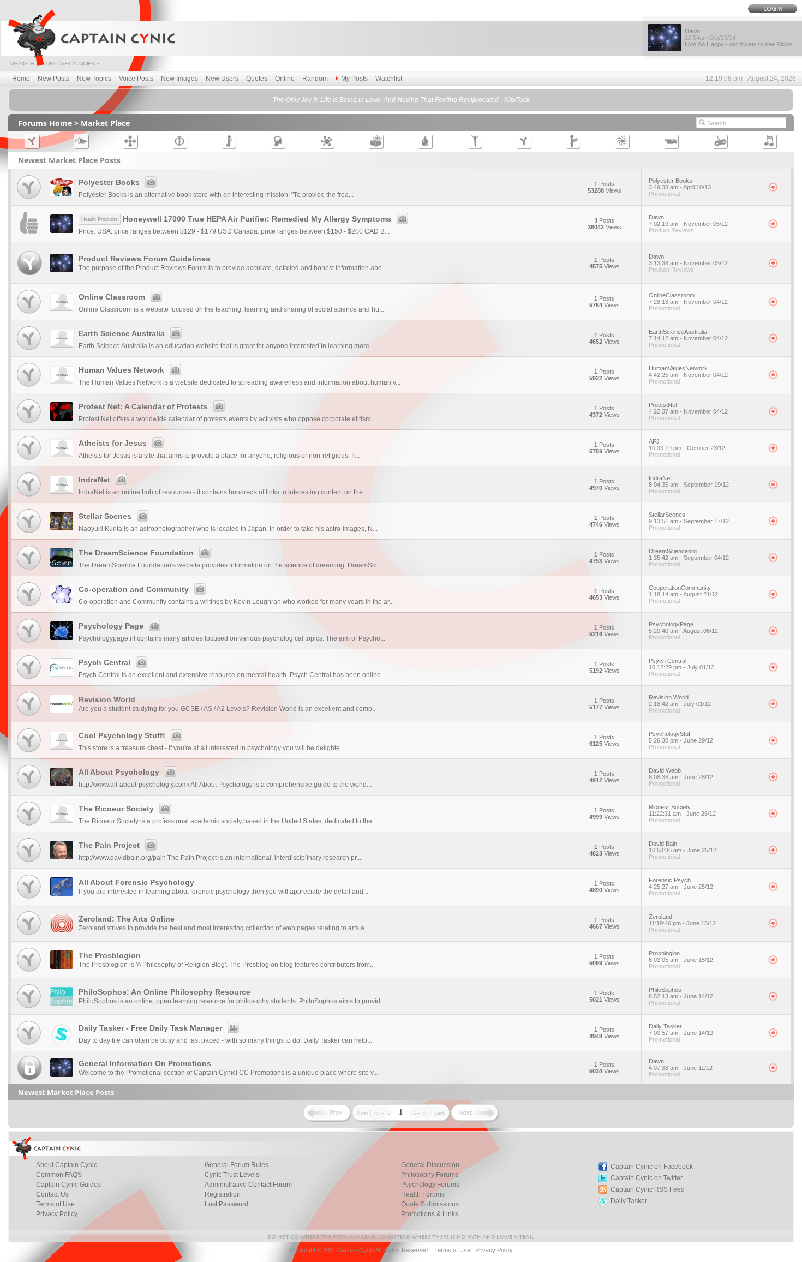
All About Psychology (119, 772)
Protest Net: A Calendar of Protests (143, 406)
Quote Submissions (430, 1204)
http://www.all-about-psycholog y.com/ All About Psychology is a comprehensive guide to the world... (225, 784)
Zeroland (682, 919)
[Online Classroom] (28, 314)
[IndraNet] (28, 496)
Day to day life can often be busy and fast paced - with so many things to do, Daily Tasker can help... (225, 1040)
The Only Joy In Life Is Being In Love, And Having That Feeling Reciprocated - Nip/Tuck (401, 100)
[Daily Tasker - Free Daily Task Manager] (28, 1045)
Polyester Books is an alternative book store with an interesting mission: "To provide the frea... (216, 195)
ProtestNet (688, 408)
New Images (179, 78)
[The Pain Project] (28, 862)
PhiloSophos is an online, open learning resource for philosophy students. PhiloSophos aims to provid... (232, 1001)
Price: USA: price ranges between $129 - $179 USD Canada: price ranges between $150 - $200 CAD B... (234, 231)
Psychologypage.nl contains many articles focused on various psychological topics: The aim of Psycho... (232, 638)
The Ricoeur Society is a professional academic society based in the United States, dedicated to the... (228, 821)
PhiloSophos (681, 993)
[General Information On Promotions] (29, 1077)
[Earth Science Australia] (28, 350)
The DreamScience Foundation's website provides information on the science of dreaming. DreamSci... (230, 565)
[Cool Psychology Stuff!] (28, 752)
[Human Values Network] (28, 387)
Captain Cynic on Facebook (652, 1166)
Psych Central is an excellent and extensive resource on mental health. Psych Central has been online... (232, 675)
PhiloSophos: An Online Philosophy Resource (164, 992)
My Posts (354, 78)
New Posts (53, 78)
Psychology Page (111, 625)
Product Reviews (671, 230)
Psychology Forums (430, 1184)
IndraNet (94, 479)
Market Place (105, 123)
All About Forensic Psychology (136, 882)
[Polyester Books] (28, 199)
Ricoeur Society (682, 810)
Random (315, 78)
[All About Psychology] (28, 789)
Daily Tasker (681, 1029)
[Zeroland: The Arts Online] (28, 935)
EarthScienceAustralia (688, 335)
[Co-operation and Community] (28, 606)
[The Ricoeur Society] (28, 825)
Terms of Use (55, 1204)
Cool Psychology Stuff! (122, 735)
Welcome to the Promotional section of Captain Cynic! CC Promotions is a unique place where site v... (228, 1072)
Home (21, 78)
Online (285, 78)
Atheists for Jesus (113, 443)
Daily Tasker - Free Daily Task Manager (150, 1028)
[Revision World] (28, 716)
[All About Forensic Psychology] (28, 899)
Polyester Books (109, 182)
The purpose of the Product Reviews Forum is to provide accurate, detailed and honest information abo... (233, 268)
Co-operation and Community (134, 589)
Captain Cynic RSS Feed (648, 1189)
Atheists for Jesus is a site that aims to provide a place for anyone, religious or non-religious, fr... (219, 455)
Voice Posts (136, 78)
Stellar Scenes (105, 516)
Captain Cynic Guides (68, 1184)
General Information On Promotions (145, 1063)
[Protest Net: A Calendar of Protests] (28, 423)
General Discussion (430, 1165)
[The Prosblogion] (28, 972)
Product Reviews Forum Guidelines (144, 258)
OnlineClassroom (688, 298)
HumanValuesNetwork (688, 371)
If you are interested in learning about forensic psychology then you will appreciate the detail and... (223, 891)
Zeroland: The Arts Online (127, 918)
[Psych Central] (28, 679)
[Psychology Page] (28, 643)
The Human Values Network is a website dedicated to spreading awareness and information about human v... (239, 382)
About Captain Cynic (66, 1165)
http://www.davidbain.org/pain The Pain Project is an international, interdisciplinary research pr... (220, 858)
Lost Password (226, 1204)
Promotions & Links (429, 1214)
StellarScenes (689, 517)
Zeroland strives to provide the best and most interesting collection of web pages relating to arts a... (224, 928)
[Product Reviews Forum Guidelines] (29, 277)
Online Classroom (112, 296)
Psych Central (104, 662)
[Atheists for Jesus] (28, 460)
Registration (223, 1194)
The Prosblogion (110, 955)
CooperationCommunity (683, 590)
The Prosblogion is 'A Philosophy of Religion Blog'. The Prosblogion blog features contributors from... (227, 964)
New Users (222, 78)
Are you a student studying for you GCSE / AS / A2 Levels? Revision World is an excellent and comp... (228, 709)
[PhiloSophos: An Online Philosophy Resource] (28, 1008)
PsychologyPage (683, 627)
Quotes (256, 78)
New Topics (94, 78)
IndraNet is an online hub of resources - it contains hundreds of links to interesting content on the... (223, 492)
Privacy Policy (56, 1214)
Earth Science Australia (122, 333)
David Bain (682, 846)
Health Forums (423, 1194)
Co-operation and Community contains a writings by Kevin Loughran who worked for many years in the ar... (236, 602)
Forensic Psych (681, 883)
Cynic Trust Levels (232, 1175)
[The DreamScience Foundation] (28, 570)
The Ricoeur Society (116, 808)
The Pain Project (109, 845)
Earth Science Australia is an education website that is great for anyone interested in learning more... (226, 346)
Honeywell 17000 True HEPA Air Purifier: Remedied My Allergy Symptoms (236, 218)
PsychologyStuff (681, 737)
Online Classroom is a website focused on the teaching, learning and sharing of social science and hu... (231, 309)
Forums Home (45, 123)
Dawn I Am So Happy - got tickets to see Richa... (741, 37)
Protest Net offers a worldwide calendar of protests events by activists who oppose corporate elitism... (227, 419)
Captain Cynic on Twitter (647, 1178)
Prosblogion (681, 956)
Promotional (664, 193)
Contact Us (52, 1194)
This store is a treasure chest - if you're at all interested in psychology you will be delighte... (212, 748)
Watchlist (388, 78)
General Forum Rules (236, 1165)
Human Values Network (121, 370)
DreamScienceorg (689, 554)
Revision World (107, 699)
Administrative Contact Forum (248, 1184)
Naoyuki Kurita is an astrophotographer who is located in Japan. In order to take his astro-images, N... (228, 529)
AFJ (687, 444)
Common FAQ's (59, 1175)
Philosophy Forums (429, 1175)
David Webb (681, 773)
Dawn (688, 220)
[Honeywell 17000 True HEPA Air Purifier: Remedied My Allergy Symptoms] (28, 236)
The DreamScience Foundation (136, 552)
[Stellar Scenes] (28, 533)
